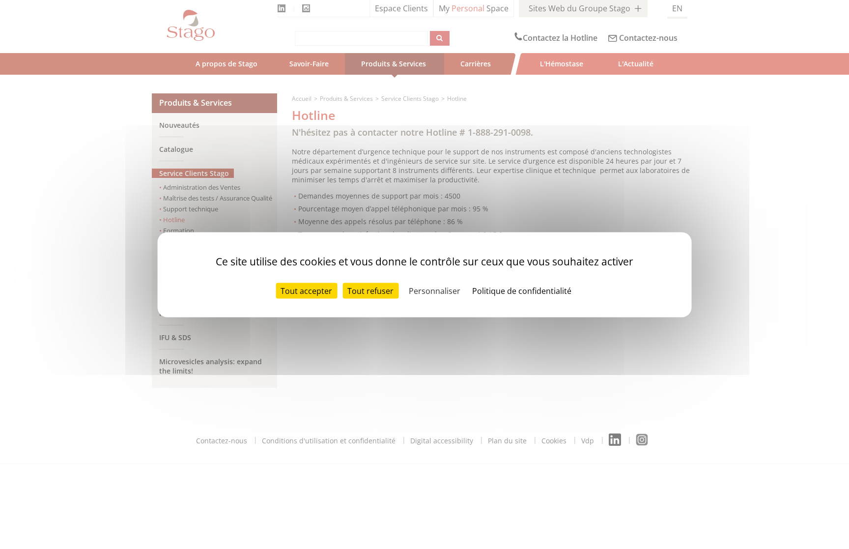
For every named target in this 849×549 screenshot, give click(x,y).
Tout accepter (306, 290)
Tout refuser (370, 290)
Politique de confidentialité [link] (521, 290)
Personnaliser (434, 290)
